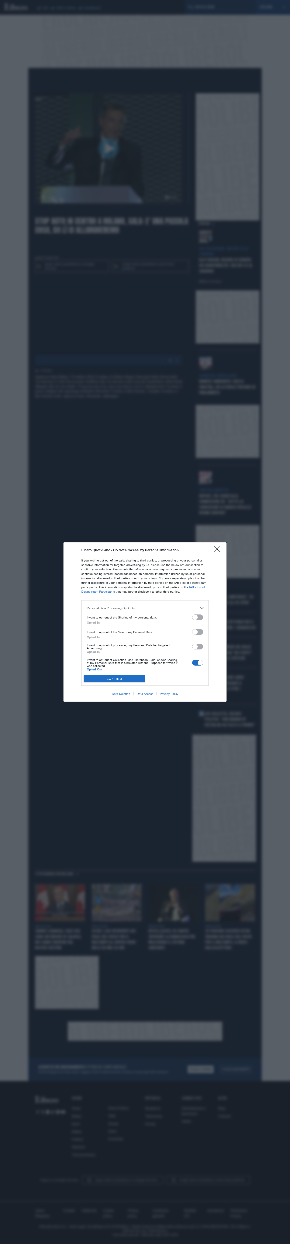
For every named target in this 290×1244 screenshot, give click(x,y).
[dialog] (145, 622)
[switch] (197, 617)
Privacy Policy (169, 693)
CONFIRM (114, 678)
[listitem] (145, 608)
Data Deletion (121, 693)
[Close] (218, 550)
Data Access (145, 693)
